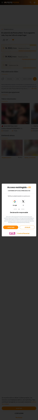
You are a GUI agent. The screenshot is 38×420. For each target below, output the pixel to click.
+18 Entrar (10, 227)
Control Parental (23, 233)
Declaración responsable (19, 212)
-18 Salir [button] (27, 227)
